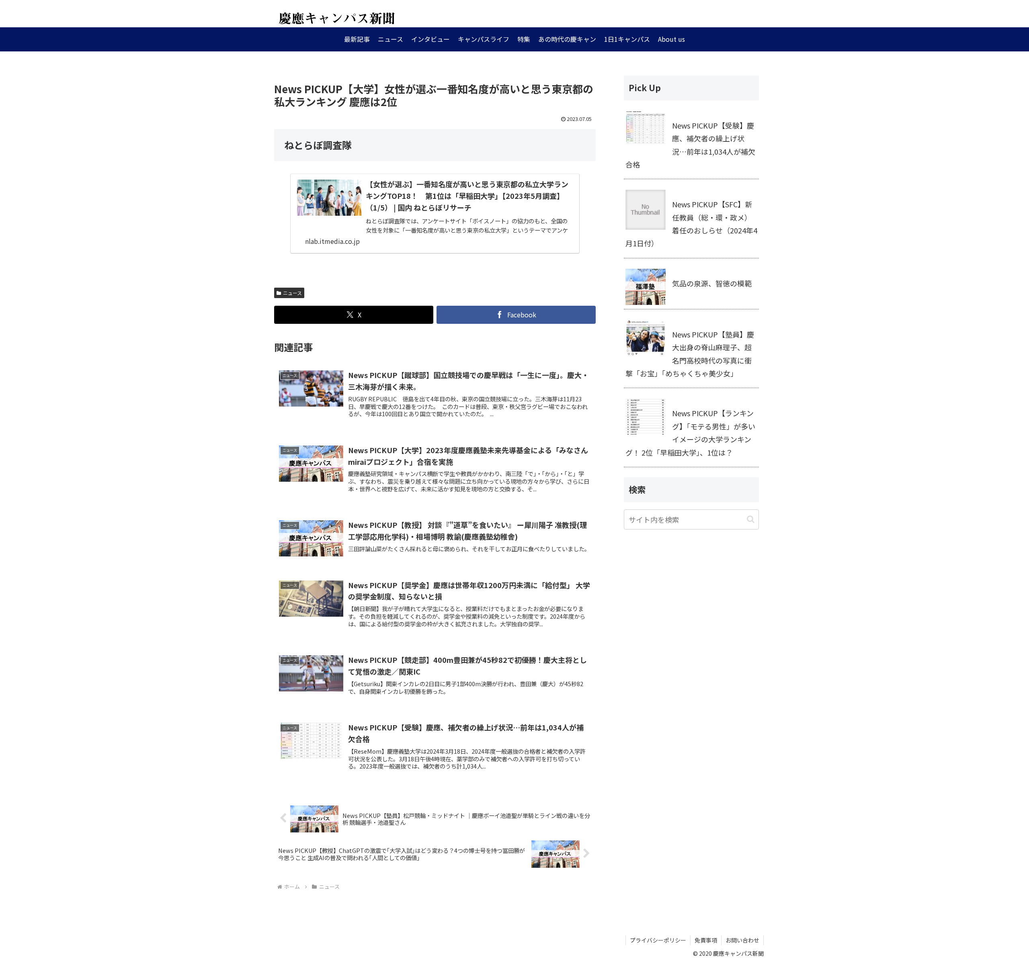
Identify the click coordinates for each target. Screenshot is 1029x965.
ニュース (292, 292)
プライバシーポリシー (658, 940)
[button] (751, 519)
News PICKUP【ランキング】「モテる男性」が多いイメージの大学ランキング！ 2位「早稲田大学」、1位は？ (690, 432)
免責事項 (706, 940)
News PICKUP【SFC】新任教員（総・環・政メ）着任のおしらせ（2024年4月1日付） (691, 223)
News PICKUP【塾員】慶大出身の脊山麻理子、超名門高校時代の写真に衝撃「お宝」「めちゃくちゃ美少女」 (689, 353)
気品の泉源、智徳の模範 (712, 283)
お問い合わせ (742, 940)
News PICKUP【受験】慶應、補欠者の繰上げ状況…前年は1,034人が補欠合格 (690, 145)
